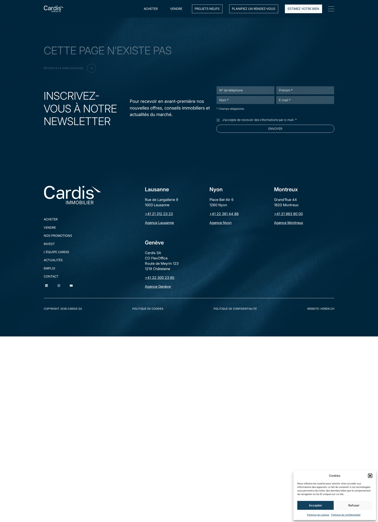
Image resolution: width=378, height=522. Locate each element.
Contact (51, 276)
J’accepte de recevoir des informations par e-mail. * (259, 120)
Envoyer (275, 129)
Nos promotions (58, 236)
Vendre (176, 9)
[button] (370, 476)
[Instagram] (58, 285)
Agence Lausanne (159, 223)
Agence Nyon (220, 223)
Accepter (315, 505)
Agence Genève (158, 286)
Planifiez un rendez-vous (253, 9)
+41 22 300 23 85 (159, 278)
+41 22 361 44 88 (224, 214)
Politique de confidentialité (345, 514)
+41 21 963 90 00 (288, 214)
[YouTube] (71, 285)
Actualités (53, 260)
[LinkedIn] (46, 285)
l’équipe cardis (56, 252)
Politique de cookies (318, 514)
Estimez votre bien (303, 9)
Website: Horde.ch (320, 308)
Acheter (151, 9)
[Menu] (331, 9)
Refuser (353, 505)
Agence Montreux (288, 223)
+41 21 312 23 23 (159, 214)
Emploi (49, 268)
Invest (49, 244)
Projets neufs (207, 9)
